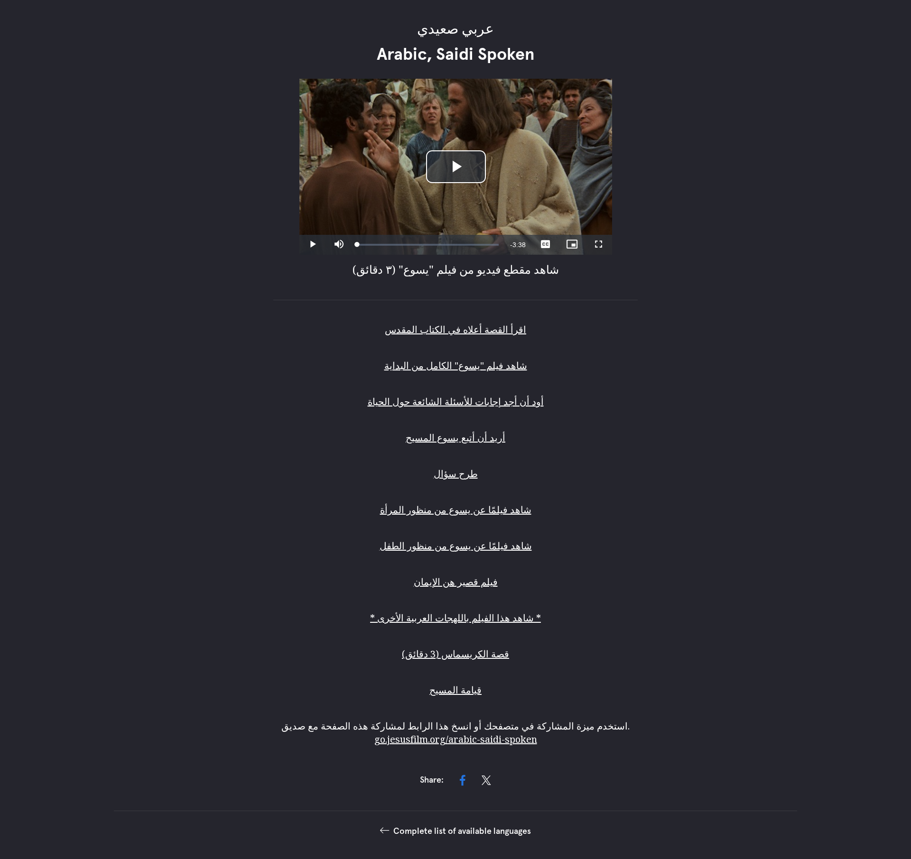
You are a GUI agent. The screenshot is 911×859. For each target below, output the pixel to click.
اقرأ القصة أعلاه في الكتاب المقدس (455, 329)
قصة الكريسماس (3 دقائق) (455, 653)
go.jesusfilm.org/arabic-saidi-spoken (455, 739)
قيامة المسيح (455, 690)
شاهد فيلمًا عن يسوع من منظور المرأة (455, 509)
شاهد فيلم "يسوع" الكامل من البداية (455, 365)
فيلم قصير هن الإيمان (456, 581)
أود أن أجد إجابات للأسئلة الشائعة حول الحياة (456, 401)
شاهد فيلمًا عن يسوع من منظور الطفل (456, 545)
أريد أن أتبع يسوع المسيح (455, 437)
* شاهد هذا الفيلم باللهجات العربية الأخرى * (455, 617)
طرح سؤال (456, 473)
